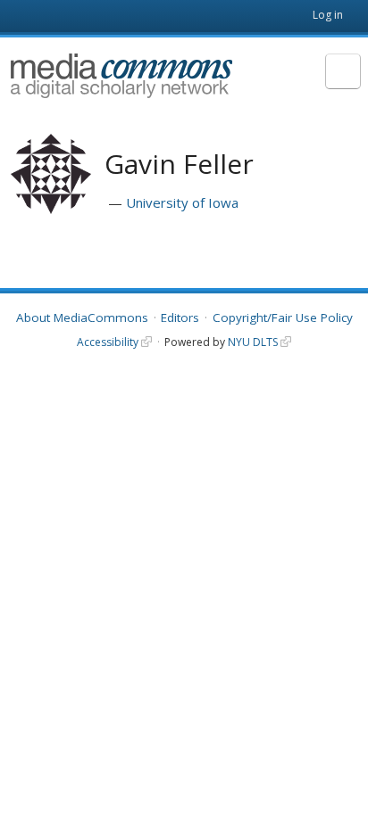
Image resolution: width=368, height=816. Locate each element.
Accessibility (107, 342)
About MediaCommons (82, 317)
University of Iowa (182, 202)
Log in (328, 14)
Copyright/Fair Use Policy (283, 317)
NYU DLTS (253, 342)
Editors (180, 317)
